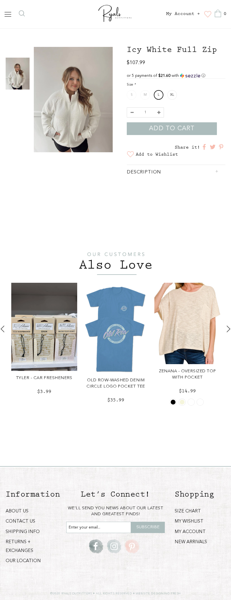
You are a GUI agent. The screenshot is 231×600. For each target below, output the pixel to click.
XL (172, 95)
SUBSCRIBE (147, 527)
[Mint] (191, 402)
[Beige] (182, 402)
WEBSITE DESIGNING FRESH (158, 593)
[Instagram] (114, 546)
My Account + (183, 14)
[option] (73, 101)
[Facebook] (96, 546)
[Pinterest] (132, 546)
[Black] (173, 402)
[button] (176, 75)
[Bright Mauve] (200, 402)
